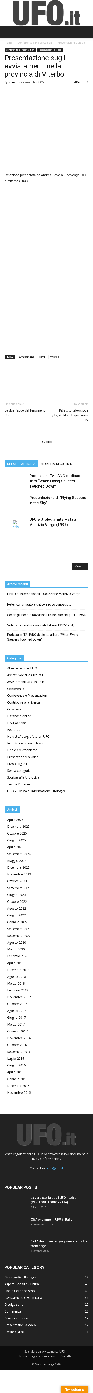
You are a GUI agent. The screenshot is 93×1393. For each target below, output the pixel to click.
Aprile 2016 (15, 1072)
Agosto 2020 (16, 942)
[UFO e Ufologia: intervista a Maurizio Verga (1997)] (16, 525)
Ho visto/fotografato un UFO (28, 736)
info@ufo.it (55, 1168)
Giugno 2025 (16, 840)
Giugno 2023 (16, 895)
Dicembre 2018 (18, 970)
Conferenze (15, 688)
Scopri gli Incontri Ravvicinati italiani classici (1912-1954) (47, 615)
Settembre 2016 (19, 1051)
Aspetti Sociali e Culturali (25, 675)
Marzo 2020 (16, 949)
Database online (19, 716)
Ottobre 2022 (17, 901)
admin (13, 82)
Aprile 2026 (15, 819)
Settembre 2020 (19, 935)
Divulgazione (16, 723)
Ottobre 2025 (17, 833)
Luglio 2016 (15, 1058)
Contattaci (67, 1356)
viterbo (54, 356)
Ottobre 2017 (17, 1004)
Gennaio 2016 (17, 1079)
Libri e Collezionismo (22, 750)
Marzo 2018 (16, 983)
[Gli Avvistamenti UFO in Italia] (16, 1225)
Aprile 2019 (15, 963)
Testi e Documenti (20, 784)
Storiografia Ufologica (23, 777)
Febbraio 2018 (17, 990)
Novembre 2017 (19, 997)
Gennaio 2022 (17, 922)
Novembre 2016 (19, 1038)
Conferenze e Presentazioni (35, 43)
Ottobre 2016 (17, 1045)
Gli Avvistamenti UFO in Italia (51, 1219)
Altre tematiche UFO (22, 668)
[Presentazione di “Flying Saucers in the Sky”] (16, 503)
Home (8, 43)
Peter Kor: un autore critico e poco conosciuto (39, 604)
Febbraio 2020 (17, 956)
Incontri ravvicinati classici (26, 743)
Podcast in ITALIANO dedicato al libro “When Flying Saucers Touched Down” (57, 480)
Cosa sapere (16, 709)
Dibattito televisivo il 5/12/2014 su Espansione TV (69, 415)
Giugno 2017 (16, 1017)
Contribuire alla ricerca (23, 702)
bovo (42, 356)
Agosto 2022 (16, 908)
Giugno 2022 (16, 915)
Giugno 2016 (16, 1065)
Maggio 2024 (16, 860)
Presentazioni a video (71, 43)
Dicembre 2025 (18, 826)
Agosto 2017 (16, 1010)
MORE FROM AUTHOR (56, 464)
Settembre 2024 (19, 854)
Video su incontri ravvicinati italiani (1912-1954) (40, 625)
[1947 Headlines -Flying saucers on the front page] (16, 1247)
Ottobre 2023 (17, 881)
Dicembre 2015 (18, 1086)
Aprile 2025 (15, 847)
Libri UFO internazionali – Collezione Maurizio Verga (43, 594)
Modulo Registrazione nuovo (37, 1356)
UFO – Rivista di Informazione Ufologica (36, 791)
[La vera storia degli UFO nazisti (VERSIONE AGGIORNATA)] (16, 1203)
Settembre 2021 (19, 929)
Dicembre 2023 (18, 867)
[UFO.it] (46, 13)
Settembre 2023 (19, 888)
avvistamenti (26, 356)
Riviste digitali (17, 764)
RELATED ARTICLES (21, 464)
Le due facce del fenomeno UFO (25, 412)
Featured (13, 729)
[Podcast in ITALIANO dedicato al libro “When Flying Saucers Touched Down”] (16, 481)
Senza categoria (19, 770)
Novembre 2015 (19, 1092)
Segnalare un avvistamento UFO (44, 1351)
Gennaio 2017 (17, 1031)
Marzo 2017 (16, 1024)
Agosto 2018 (16, 976)
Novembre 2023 (19, 874)
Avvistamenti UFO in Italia (26, 682)
